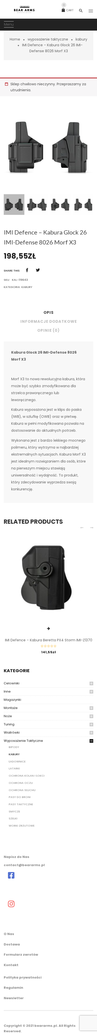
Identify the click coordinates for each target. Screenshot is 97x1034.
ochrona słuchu (22, 790)
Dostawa (12, 944)
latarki (14, 768)
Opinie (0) (48, 330)
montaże (11, 707)
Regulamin (13, 987)
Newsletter (14, 998)
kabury (81, 39)
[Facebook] (27, 270)
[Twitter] (38, 270)
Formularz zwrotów (21, 954)
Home (15, 39)
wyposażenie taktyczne (48, 39)
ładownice (17, 761)
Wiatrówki (12, 732)
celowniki (11, 683)
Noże (8, 716)
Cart (68, 10)
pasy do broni (20, 797)
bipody (14, 747)
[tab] (48, 313)
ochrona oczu (21, 783)
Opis (49, 312)
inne (7, 691)
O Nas (9, 934)
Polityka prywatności (23, 977)
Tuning (9, 724)
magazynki (12, 699)
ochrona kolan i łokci (27, 776)
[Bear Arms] (11, 875)
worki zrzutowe (22, 826)
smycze (14, 811)
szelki (13, 818)
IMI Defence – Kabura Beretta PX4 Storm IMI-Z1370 (48, 640)
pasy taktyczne (21, 804)
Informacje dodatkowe (48, 321)
